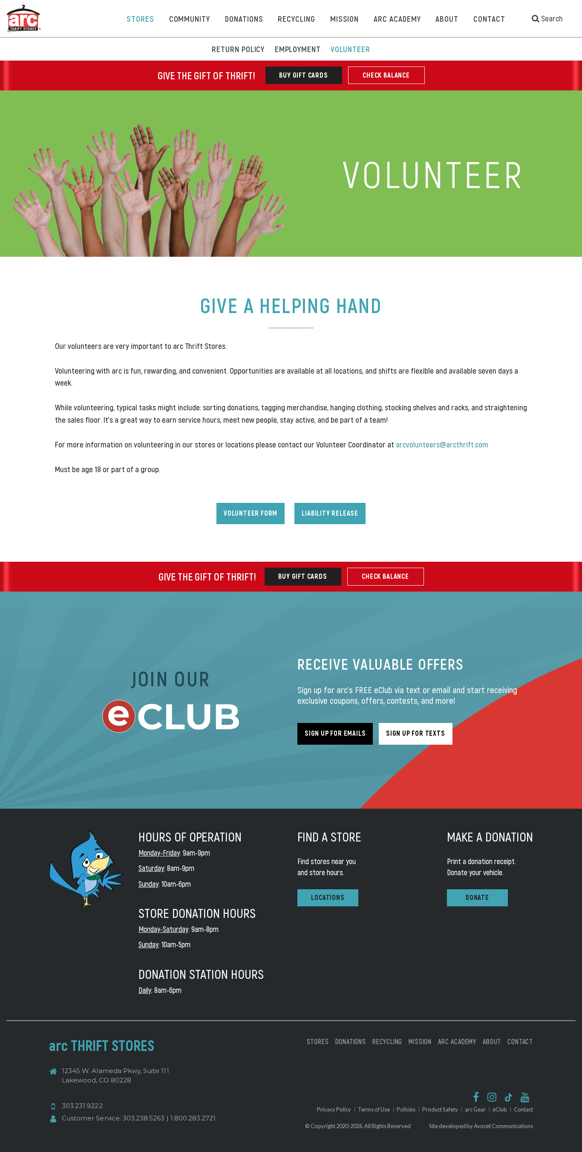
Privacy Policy (334, 1109)
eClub (500, 1109)
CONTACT (489, 18)
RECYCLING (296, 18)
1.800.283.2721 (193, 1118)
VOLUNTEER (350, 49)
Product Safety (440, 1109)
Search (551, 18)
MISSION (344, 18)
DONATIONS (244, 18)
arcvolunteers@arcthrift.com (442, 444)
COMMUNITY (189, 18)
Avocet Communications (503, 1126)
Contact (523, 1109)
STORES (140, 18)
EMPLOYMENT (298, 49)
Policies (406, 1109)
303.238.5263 (144, 1118)
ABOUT (446, 18)
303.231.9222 (82, 1106)
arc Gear (475, 1109)
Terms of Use (374, 1109)
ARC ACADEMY (397, 18)
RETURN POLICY (238, 49)
